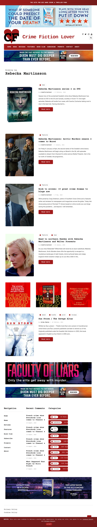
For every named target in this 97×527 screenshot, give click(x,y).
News (15, 47)
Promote (61, 47)
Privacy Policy (10, 509)
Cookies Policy (10, 512)
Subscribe (51, 47)
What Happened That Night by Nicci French (35, 464)
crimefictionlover (46, 92)
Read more (45, 109)
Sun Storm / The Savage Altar (56, 319)
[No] (95, 522)
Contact (69, 47)
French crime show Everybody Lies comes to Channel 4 (35, 418)
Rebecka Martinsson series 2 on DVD (59, 89)
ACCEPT (49, 524)
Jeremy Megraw (45, 322)
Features (31, 47)
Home (9, 47)
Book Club (41, 47)
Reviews (22, 47)
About (77, 47)
